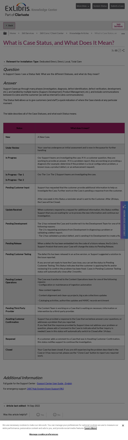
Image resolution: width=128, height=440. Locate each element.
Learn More (90, 428)
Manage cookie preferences (43, 434)
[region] (64, 430)
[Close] (123, 425)
